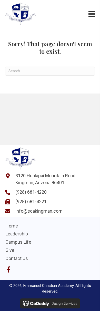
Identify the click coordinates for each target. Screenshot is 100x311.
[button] (8, 269)
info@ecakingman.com (39, 211)
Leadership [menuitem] (16, 233)
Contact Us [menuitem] (16, 258)
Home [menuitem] (11, 226)
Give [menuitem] (9, 250)
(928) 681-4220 (31, 192)
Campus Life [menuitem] (18, 242)
